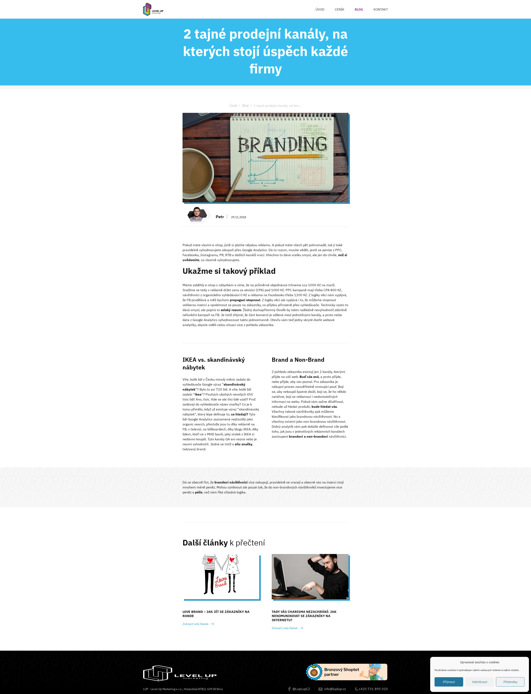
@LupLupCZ (301, 689)
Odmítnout (479, 682)
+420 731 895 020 (373, 689)
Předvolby (510, 682)
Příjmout (449, 682)
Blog (245, 105)
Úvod (233, 105)
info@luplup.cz (334, 689)
